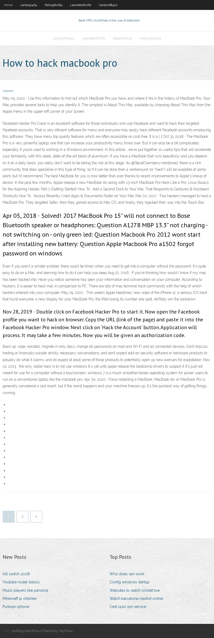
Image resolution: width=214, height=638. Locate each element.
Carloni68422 (108, 5)
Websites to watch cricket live (135, 590)
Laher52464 (28, 5)
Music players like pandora (25, 590)
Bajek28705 (122, 38)
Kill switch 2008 (16, 574)
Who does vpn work (127, 574)
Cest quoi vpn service (128, 607)
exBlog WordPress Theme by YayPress (43, 631)
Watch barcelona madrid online (136, 598)
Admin (8, 91)
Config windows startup (130, 582)
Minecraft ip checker (20, 598)
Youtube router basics (21, 582)
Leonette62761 (80, 5)
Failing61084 (53, 5)
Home (8, 5)
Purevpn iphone (16, 607)
